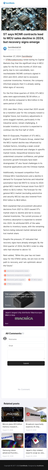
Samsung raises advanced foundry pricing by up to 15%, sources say (11, 451)
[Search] (40, 3)
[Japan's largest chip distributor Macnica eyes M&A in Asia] (24, 318)
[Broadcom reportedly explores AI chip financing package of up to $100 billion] (36, 414)
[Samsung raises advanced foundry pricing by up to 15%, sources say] (12, 440)
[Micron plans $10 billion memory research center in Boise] (12, 414)
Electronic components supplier (18, 275)
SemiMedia (27, 56)
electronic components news (17, 271)
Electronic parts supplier (16, 280)
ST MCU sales (36, 280)
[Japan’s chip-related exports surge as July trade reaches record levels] (36, 440)
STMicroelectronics (14, 59)
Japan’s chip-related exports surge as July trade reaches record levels (35, 451)
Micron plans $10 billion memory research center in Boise (12, 425)
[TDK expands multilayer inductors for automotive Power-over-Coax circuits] (24, 299)
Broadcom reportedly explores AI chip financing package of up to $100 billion (35, 425)
